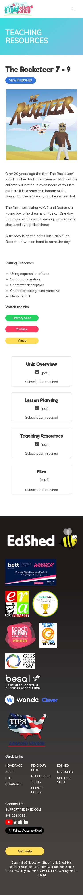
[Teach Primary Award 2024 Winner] (20, 647)
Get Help (25, 851)
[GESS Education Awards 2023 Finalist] (20, 668)
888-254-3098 (15, 815)
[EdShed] (41, 539)
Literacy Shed (22, 318)
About (10, 772)
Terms (36, 782)
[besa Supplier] (23, 688)
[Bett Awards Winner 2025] (30, 584)
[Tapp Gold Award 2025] (45, 616)
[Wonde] (22, 703)
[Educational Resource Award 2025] (17, 615)
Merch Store (41, 776)
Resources (14, 784)
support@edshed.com (23, 809)
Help (9, 778)
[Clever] (50, 700)
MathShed (65, 772)
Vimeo (22, 340)
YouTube (21, 329)
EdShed (63, 765)
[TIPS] (27, 746)
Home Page (13, 765)
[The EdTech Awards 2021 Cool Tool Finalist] (48, 646)
